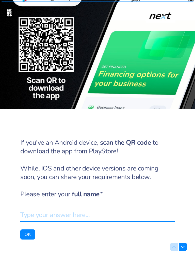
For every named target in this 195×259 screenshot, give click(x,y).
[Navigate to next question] (183, 247)
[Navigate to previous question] (174, 247)
